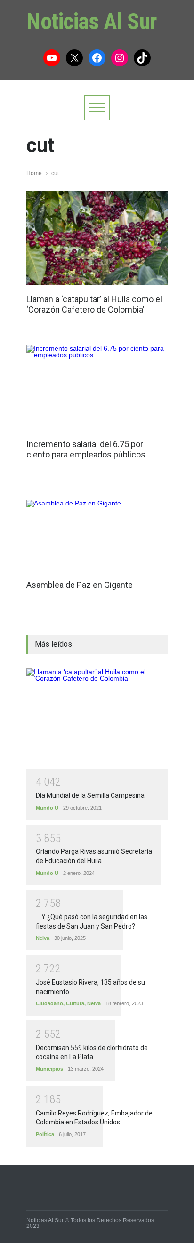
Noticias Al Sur (91, 21)
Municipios (49, 1069)
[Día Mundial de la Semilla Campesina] (97, 718)
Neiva (42, 938)
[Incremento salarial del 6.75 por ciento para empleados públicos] (97, 387)
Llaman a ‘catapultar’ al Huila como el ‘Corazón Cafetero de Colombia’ (94, 304)
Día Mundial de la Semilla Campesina (90, 795)
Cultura (75, 1003)
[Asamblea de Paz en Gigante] (79, 535)
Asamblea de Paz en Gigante (79, 585)
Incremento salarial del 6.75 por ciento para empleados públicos (86, 449)
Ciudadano (49, 1003)
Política (45, 1134)
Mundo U (47, 807)
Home (34, 173)
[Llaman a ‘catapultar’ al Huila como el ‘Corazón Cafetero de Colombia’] (97, 238)
